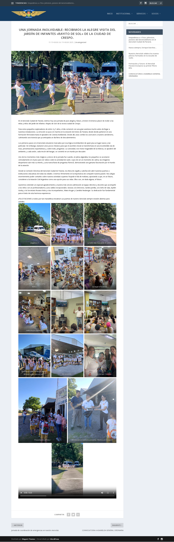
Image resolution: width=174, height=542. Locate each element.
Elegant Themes (28, 539)
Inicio (110, 14)
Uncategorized (80, 42)
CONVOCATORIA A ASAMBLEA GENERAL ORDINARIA (144, 75)
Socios (155, 14)
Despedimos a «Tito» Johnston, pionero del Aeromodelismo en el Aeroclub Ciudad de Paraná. (142, 39)
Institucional (123, 14)
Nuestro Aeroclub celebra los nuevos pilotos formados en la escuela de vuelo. (144, 55)
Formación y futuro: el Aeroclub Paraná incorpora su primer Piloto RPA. (143, 66)
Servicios (141, 14)
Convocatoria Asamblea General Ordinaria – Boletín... (48, 3)
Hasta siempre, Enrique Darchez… (143, 47)
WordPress (54, 539)
